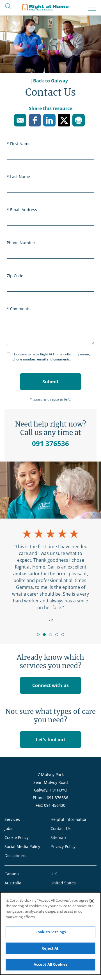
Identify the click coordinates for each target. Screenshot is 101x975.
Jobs (8, 828)
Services (12, 819)
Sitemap (58, 837)
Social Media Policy (22, 846)
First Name (20, 143)
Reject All (50, 948)
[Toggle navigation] (90, 8)
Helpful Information (69, 819)
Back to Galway (50, 81)
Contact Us (60, 828)
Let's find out (50, 739)
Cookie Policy (16, 837)
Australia (12, 883)
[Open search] (8, 5)
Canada (11, 873)
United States (63, 883)
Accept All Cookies (50, 964)
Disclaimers (15, 855)
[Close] (92, 901)
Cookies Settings (50, 931)
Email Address (23, 209)
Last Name (20, 176)
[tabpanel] (50, 575)
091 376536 (50, 443)
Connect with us (50, 685)
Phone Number (21, 242)
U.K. (54, 873)
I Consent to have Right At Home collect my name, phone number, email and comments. (51, 357)
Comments (20, 308)
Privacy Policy (62, 846)
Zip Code (15, 275)
